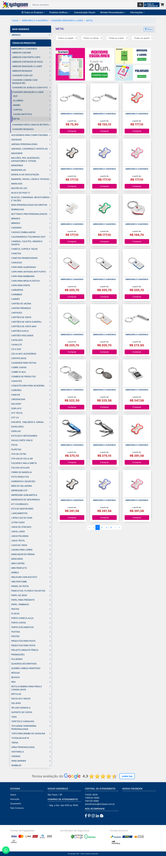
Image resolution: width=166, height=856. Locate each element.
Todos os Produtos (33, 12)
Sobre (13, 794)
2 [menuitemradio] (102, 527)
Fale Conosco (17, 808)
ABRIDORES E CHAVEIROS (35, 20)
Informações (136, 12)
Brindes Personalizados (112, 12)
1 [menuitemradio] (97, 527)
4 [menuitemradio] (111, 527)
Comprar (72, 131)
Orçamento (15, 803)
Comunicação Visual (84, 12)
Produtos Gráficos (58, 12)
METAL (89, 20)
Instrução (14, 799)
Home (15, 20)
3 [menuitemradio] (106, 527)
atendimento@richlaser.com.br (100, 804)
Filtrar (149, 29)
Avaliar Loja (127, 776)
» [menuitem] (119, 527)
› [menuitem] (115, 527)
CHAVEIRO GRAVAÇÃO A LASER (67, 20)
